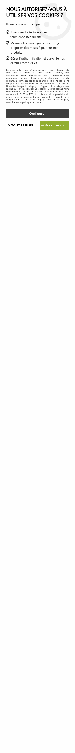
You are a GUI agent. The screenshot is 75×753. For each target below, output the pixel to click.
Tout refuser (22, 125)
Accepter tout (55, 125)
